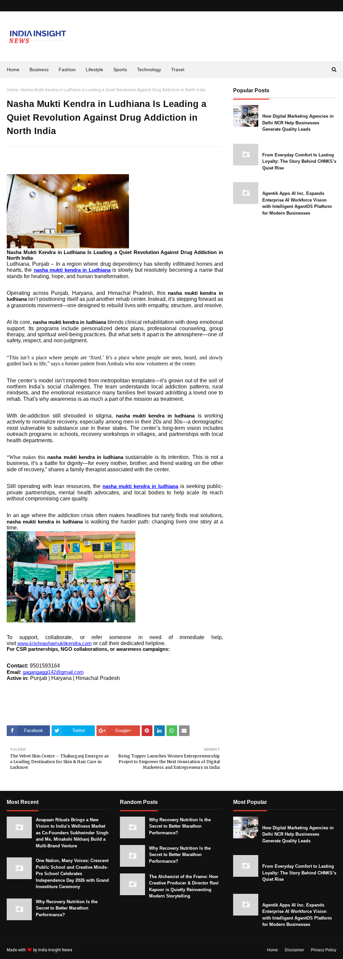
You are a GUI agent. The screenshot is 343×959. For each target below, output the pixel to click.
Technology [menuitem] (149, 69)
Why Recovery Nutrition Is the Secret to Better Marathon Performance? (66, 908)
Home (12, 90)
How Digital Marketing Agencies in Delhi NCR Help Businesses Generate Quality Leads (298, 123)
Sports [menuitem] (120, 69)
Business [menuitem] (39, 69)
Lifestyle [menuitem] (94, 69)
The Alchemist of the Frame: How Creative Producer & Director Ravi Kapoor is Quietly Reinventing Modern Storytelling (184, 886)
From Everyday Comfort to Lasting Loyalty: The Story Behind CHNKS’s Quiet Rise (299, 161)
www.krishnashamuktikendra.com (54, 643)
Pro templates (91, 950)
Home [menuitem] (13, 69)
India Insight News (55, 950)
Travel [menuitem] (177, 69)
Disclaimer (294, 950)
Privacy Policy (323, 950)
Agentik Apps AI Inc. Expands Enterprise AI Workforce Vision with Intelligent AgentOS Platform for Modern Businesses (297, 203)
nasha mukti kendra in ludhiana (140, 486)
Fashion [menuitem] (67, 69)
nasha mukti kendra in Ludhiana (72, 270)
